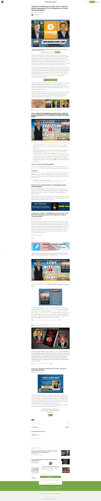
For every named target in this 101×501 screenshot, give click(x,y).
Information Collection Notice (50, 480)
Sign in (97, 1)
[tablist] (35, 435)
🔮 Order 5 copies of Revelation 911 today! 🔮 (41, 363)
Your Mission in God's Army (57, 96)
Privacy (50, 493)
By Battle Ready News (35, 453)
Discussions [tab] (39, 447)
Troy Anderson (36, 14)
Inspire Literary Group (37, 370)
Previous (35, 427)
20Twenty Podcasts (41, 173)
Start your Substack (47, 496)
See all (33, 477)
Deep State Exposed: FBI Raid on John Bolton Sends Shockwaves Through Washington (44, 451)
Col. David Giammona (53, 92)
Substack (45, 498)
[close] (60, 462)
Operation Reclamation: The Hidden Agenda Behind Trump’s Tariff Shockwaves (44, 460)
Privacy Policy (58, 480)
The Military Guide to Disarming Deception (51, 155)
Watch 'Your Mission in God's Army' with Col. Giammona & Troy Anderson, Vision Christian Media (50, 145)
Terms (53, 493)
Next (66, 427)
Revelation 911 (57, 351)
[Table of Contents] (1, 250)
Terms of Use (56, 479)
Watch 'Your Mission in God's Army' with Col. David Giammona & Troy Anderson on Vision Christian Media (50, 114)
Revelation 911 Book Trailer (54, 325)
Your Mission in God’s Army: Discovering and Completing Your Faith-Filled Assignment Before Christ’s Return (50, 74)
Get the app (56, 496)
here (54, 199)
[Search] (86, 2)
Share (44, 145)
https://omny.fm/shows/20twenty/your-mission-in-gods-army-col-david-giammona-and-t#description (50, 181)
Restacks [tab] (38, 434)
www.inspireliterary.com (62, 255)
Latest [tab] (35, 447)
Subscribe (92, 1)
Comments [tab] (34, 434)
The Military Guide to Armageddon (60, 311)
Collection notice (58, 493)
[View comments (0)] (36, 18)
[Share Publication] (88, 2)
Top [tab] (32, 447)
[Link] (30, 115)
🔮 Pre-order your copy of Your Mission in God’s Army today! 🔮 (46, 110)
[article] (50, 453)
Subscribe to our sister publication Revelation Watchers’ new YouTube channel (51, 143)
